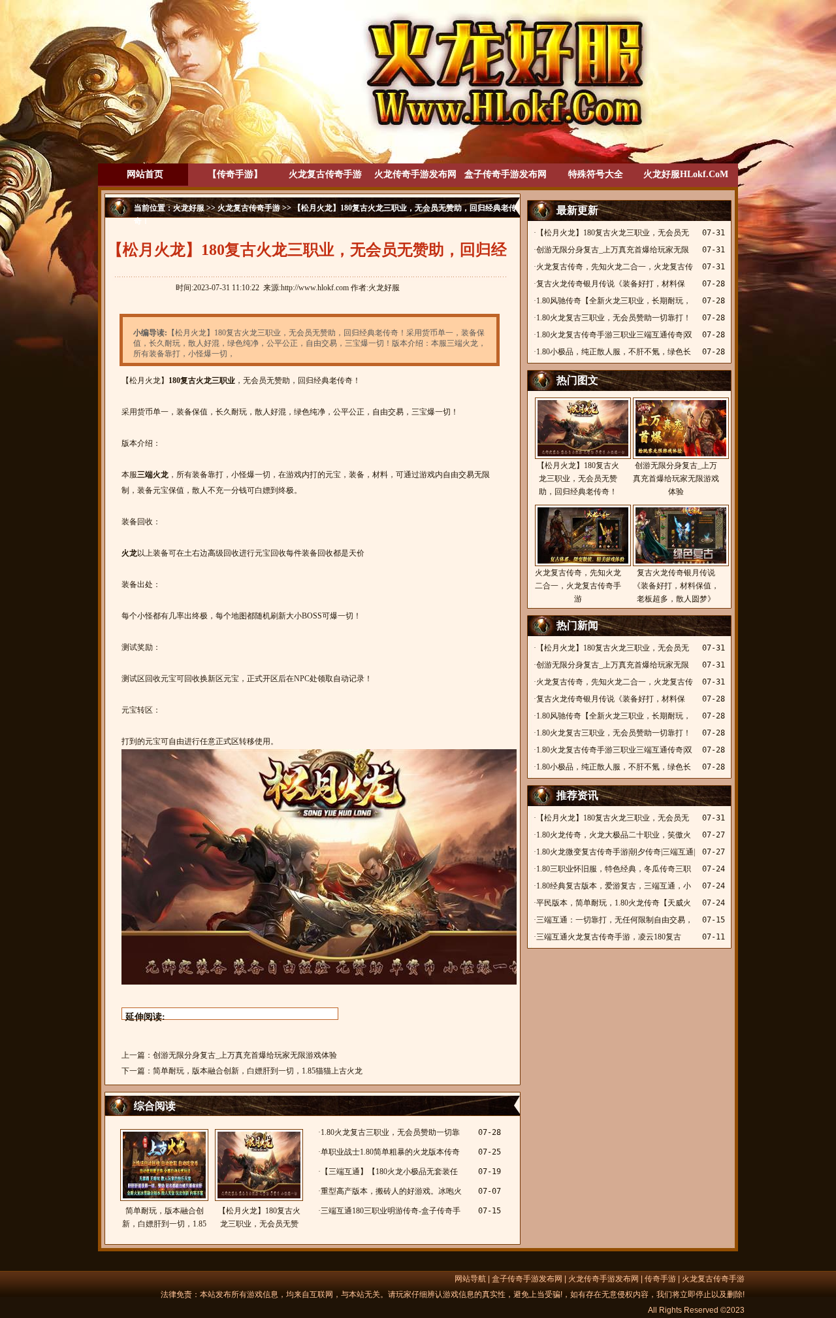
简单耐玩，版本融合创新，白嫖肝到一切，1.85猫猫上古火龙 (257, 1070)
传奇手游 (660, 1278)
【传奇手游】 (235, 174)
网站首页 (145, 174)
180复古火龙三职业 (202, 380)
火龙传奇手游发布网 (415, 174)
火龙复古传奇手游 (325, 174)
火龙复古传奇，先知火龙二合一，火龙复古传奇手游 (578, 585)
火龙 (129, 553)
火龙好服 (188, 207)
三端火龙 (153, 474)
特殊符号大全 (595, 174)
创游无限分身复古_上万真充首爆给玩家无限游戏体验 (245, 1055)
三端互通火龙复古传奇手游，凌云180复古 (608, 936)
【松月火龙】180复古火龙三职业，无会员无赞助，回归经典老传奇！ (259, 1218)
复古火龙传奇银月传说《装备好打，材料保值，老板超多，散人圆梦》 (676, 585)
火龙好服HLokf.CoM (685, 174)
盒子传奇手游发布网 (505, 174)
